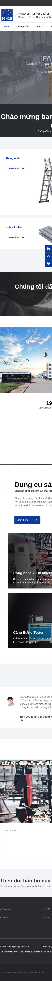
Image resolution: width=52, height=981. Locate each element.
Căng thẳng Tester (28, 632)
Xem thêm (22, 520)
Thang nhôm (13, 158)
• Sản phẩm (6, 909)
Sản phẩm (23, 26)
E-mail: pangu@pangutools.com (14, 946)
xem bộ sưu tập (16, 168)
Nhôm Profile (14, 227)
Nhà (6, 26)
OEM (39, 26)
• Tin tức (4, 917)
